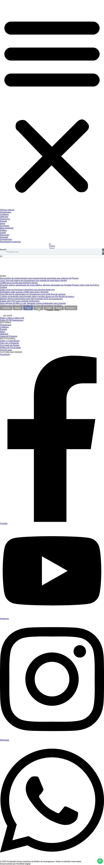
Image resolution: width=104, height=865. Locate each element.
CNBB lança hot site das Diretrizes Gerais (19, 283)
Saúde (3, 233)
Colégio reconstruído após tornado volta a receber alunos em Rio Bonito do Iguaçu (37, 296)
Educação (4, 235)
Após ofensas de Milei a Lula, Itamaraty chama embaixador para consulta (33, 303)
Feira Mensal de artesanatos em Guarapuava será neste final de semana (32, 294)
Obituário (4, 217)
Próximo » (70, 308)
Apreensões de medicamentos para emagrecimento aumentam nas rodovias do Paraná (39, 278)
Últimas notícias (7, 210)
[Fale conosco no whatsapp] (100, 861)
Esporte (3, 221)
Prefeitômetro (6, 239)
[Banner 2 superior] (52, 257)
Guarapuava (5, 212)
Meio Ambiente (6, 228)
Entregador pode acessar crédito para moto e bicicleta (24, 292)
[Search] (103, 252)
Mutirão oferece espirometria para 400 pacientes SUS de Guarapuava (31, 299)
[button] (52, 104)
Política (3, 230)
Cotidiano (4, 214)
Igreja (2, 223)
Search (3, 250)
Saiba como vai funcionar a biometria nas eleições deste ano (27, 290)
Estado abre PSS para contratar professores (20, 301)
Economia (4, 226)
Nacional (4, 237)
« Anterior (6, 308)
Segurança (5, 219)
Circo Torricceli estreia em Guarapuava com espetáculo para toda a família (33, 280)
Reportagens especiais (10, 242)
